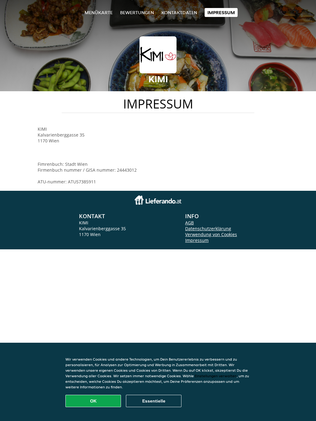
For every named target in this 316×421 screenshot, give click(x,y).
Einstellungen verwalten (216, 376)
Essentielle (153, 401)
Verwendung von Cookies (211, 234)
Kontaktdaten (179, 12)
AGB (189, 223)
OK (93, 401)
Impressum (221, 12)
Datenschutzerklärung (208, 228)
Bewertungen (137, 12)
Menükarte (99, 12)
